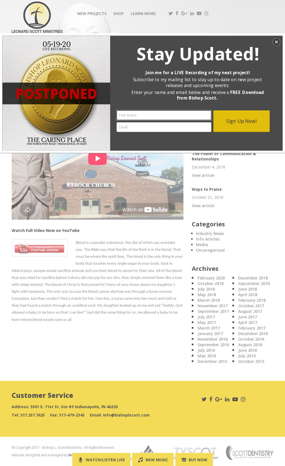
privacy (142, 173)
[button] (276, 42)
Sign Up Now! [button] (241, 121)
